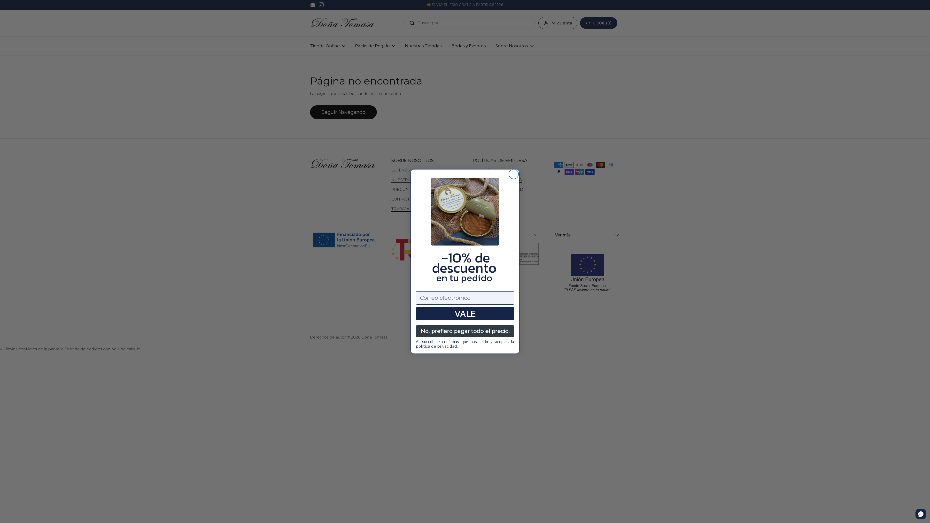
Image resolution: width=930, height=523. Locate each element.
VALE (465, 313)
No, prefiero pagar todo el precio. (465, 331)
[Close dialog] (514, 174)
